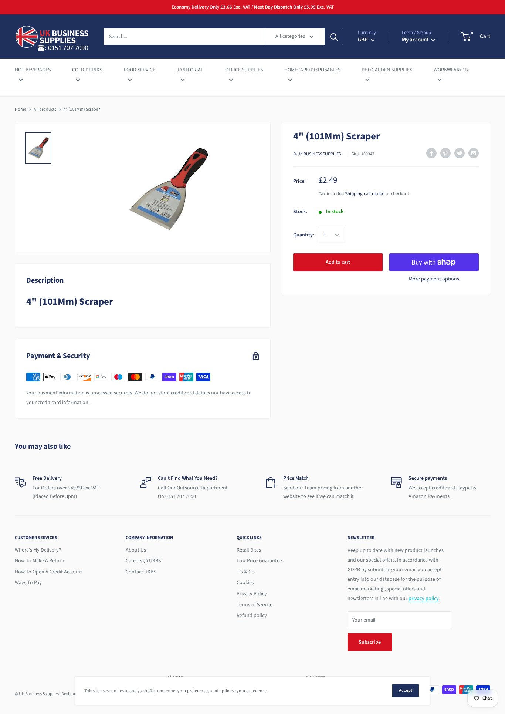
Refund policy (252, 615)
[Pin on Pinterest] (445, 153)
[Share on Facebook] (431, 153)
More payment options (434, 279)
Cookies (245, 582)
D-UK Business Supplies (317, 154)
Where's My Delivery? (38, 550)
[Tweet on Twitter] (459, 153)
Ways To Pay (28, 582)
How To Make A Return (39, 561)
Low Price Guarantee (259, 561)
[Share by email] (473, 153)
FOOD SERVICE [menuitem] (139, 70)
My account (416, 40)
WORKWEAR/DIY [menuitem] (451, 70)
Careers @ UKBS (143, 561)
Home (20, 109)
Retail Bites (249, 550)
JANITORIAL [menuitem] (190, 70)
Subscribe (370, 642)
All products (45, 109)
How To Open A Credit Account (48, 572)
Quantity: (303, 235)
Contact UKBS (141, 572)
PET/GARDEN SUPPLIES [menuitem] (387, 70)
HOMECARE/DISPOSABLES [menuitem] (312, 70)
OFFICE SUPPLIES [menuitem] (244, 70)
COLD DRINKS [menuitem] (87, 70)
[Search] (334, 36)
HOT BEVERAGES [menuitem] (33, 70)
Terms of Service (254, 605)
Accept (405, 690)
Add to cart (338, 262)
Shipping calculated (364, 194)
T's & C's (246, 572)
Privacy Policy (252, 593)
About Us (136, 550)
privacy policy (424, 598)
